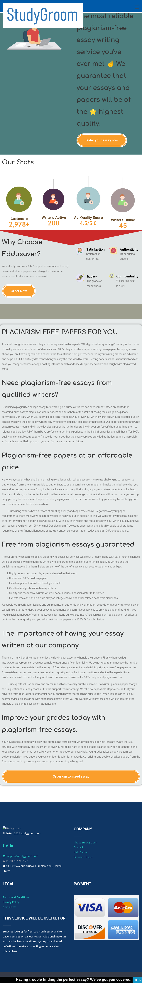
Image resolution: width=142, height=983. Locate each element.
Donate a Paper (83, 857)
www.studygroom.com (20, 662)
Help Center (81, 852)
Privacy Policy (11, 902)
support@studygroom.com (21, 856)
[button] (102, 140)
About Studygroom (85, 842)
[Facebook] (3, 845)
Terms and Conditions (16, 897)
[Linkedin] (11, 845)
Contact (78, 847)
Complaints (9, 907)
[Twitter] (7, 845)
